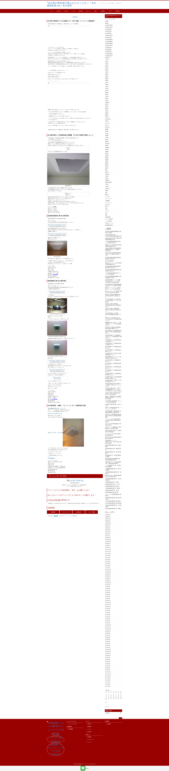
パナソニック (108, 198)
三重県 (106, 186)
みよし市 (107, 123)
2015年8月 (107, 588)
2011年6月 (107, 684)
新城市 (106, 92)
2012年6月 (107, 659)
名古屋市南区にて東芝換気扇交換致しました (113, 364)
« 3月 (106, 702)
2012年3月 (107, 666)
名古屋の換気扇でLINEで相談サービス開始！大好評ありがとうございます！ (113, 385)
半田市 (106, 64)
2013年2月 (107, 645)
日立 (106, 213)
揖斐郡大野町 (108, 182)
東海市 (106, 94)
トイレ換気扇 (108, 221)
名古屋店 (107, 713)
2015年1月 (107, 600)
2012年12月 (108, 649)
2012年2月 (107, 668)
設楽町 (106, 155)
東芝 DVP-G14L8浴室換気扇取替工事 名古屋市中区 (113, 437)
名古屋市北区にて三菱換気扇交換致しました (113, 367)
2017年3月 (107, 563)
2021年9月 (107, 533)
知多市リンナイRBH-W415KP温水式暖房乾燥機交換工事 (113, 245)
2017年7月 (107, 557)
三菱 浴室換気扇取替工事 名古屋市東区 (113, 505)
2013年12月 (108, 625)
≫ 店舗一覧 (88, 723)
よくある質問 (111, 3)
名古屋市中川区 (109, 45)
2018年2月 (107, 545)
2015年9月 (107, 586)
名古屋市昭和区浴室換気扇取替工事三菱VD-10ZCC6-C (113, 267)
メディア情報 (91, 512)
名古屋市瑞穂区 (109, 41)
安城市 (106, 76)
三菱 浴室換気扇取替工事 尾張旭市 (113, 503)
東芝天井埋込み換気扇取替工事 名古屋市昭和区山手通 (113, 459)
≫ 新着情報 (88, 736)
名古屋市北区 (108, 31)
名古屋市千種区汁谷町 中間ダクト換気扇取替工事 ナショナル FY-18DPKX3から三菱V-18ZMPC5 (113, 389)
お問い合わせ (119, 3)
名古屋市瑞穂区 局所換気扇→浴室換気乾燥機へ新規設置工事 (113, 411)
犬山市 (106, 82)
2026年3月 (107, 514)
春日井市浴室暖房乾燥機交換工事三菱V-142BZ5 (113, 232)
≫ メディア (88, 742)
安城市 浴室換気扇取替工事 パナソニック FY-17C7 (113, 408)
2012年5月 (107, 661)
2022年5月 (107, 529)
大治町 (106, 137)
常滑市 (106, 84)
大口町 (106, 133)
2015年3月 (107, 598)
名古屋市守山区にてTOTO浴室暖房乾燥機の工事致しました (113, 377)
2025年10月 (108, 519)
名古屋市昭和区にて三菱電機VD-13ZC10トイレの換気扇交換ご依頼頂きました (113, 336)
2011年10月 (108, 676)
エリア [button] (109, 11)
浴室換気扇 (108, 217)
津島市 (106, 68)
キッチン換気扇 (109, 219)
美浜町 (106, 149)
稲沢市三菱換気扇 (109, 261)
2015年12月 (108, 582)
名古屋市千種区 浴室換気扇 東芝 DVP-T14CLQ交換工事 (113, 393)
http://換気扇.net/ (51, 458)
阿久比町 (107, 143)
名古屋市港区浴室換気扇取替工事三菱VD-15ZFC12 (113, 270)
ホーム (51, 11)
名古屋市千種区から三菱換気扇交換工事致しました (113, 374)
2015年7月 (107, 590)
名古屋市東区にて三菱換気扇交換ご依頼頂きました (113, 343)
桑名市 (106, 194)
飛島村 (106, 141)
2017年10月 (108, 553)
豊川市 (106, 66)
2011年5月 (107, 686)
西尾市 (106, 78)
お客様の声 (117, 11)
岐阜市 (106, 168)
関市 (106, 170)
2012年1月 (107, 670)
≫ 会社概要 (108, 723)
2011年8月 (107, 680)
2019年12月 (108, 539)
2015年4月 (107, 596)
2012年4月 (107, 663)
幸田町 (106, 153)
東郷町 (106, 129)
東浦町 (106, 145)
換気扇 (106, 21)
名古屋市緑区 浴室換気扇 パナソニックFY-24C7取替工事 (113, 401)
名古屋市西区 (108, 33)
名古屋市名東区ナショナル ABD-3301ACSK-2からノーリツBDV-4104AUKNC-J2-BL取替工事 (113, 281)
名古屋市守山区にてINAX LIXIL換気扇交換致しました (113, 354)
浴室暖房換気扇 (109, 225)
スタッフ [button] (88, 11)
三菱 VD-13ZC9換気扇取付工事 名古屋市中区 (113, 424)
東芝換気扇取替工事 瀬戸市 (111, 492)
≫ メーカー (88, 729)
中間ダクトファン (109, 223)
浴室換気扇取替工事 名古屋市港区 (58, 216)
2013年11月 (108, 627)
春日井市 (107, 58)
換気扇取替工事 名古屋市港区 (57, 281)
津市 (106, 192)
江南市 (106, 86)
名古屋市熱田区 (109, 43)
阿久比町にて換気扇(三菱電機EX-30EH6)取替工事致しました (113, 327)
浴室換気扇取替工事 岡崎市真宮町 (113, 449)
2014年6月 (107, 612)
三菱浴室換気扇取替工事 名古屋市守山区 (113, 498)
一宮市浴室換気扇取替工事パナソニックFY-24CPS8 (113, 273)
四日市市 (107, 188)
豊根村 (106, 160)
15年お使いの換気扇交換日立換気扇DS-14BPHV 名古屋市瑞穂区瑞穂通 (113, 416)
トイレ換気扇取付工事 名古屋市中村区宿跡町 (113, 466)
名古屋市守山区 (109, 27)
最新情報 (53, 512)
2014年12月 (108, 602)
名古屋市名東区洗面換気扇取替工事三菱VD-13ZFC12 (113, 258)
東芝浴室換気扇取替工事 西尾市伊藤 (113, 445)
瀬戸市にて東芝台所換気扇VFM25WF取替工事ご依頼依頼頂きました (113, 305)
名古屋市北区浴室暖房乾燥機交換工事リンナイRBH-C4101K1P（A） (113, 254)
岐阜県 (106, 166)
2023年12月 (108, 523)
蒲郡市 (106, 80)
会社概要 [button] (102, 11)
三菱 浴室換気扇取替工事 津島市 (113, 501)
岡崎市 (106, 162)
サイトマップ (103, 3)
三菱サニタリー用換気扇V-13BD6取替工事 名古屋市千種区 (113, 427)
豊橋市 (106, 164)
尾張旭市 (107, 102)
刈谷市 (106, 72)
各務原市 (107, 180)
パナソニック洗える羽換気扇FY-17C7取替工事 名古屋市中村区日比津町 (113, 420)
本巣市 (106, 172)
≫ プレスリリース (90, 739)
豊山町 (106, 131)
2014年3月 (107, 619)
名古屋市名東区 (109, 53)
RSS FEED (107, 706)
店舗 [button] (95, 11)
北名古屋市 (108, 119)
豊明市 (106, 109)
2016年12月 (108, 570)
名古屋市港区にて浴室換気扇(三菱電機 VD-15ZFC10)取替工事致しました (70, 135)
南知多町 (107, 147)
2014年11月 (108, 604)
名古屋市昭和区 (109, 39)
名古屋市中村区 (109, 35)
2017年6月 (107, 559)
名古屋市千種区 (109, 25)
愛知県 (106, 23)
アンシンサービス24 (110, 19)
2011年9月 (107, 678)
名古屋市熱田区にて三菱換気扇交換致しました (113, 350)
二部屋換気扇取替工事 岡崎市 (112, 488)
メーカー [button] (73, 11)
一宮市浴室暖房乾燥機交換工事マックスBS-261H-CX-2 (113, 242)
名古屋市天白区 (109, 55)
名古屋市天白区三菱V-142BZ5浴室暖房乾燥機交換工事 (113, 238)
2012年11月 (108, 651)
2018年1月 (107, 547)
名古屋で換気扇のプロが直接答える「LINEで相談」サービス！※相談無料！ (72, 21)
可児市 (106, 184)
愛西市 (106, 115)
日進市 (106, 111)
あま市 (106, 125)
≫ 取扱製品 (88, 726)
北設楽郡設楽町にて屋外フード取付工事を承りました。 (113, 380)
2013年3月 (107, 643)
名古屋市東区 (108, 29)
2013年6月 (107, 637)
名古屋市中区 (108, 37)
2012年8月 (107, 655)
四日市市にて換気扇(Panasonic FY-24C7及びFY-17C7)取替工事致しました (113, 319)
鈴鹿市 (106, 190)
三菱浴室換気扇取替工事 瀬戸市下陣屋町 (113, 469)
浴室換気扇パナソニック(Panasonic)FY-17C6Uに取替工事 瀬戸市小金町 (113, 442)
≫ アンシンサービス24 (72, 723)
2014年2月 (107, 621)
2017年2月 (107, 566)
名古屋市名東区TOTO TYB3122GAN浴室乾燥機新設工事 (113, 235)
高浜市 (106, 104)
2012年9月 (107, 653)
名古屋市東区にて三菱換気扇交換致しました (113, 347)
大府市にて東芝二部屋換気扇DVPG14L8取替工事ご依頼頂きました (113, 310)
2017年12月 (108, 549)
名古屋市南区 (108, 49)
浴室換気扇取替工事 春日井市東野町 (113, 452)
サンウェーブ (108, 202)
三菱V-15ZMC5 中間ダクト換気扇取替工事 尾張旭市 (113, 431)
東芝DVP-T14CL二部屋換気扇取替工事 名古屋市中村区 (113, 476)
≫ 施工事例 (88, 731)
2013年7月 (107, 635)
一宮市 (106, 60)
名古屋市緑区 (108, 51)
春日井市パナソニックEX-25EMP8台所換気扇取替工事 (113, 263)
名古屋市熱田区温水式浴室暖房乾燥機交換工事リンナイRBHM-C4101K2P (113, 249)
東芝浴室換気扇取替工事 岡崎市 (113, 508)
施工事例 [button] (80, 11)
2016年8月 (107, 574)
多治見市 (107, 174)
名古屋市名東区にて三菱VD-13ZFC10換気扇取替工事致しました (113, 314)
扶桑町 (106, 135)
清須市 (106, 117)
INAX (106, 207)
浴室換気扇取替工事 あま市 (112, 490)
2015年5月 (107, 594)
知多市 (106, 98)
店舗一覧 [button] (58, 11)
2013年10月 (108, 629)
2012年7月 (107, 657)
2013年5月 (107, 639)
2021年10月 (108, 531)
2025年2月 (107, 521)
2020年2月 (107, 537)
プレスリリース (66, 512)
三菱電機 (107, 200)
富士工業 (107, 204)
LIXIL (106, 209)
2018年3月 (107, 543)
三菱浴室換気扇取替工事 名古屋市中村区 (113, 479)
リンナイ (107, 211)
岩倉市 (106, 107)
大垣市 (106, 176)
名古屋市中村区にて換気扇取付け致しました (113, 360)
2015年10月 (108, 584)
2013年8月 (107, 633)
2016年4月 (107, 576)
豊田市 (106, 74)
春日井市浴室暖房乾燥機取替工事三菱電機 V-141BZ (113, 277)
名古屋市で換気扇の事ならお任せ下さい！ (113, 405)
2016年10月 (108, 572)
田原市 (106, 113)
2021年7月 (107, 535)
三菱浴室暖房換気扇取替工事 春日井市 (113, 472)
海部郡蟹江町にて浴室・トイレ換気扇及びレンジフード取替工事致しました (113, 324)
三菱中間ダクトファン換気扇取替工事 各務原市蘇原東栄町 (113, 462)
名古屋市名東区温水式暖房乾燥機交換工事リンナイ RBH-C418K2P (113, 285)
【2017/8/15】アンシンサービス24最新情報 (67, 515)
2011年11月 (108, 674)
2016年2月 (107, 580)
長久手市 (107, 127)
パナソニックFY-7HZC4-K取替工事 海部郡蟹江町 (113, 434)
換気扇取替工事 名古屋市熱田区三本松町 (113, 455)
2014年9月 (107, 606)
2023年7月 (107, 525)
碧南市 (106, 70)
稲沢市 (106, 90)
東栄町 (106, 158)
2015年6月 (107, 592)
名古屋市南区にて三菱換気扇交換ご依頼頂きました (113, 340)
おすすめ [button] (66, 11)
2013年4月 (107, 641)
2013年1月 (107, 647)
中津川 (106, 178)
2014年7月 (107, 610)
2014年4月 (107, 617)
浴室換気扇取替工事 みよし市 (112, 484)
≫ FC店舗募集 (70, 729)
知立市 (106, 100)
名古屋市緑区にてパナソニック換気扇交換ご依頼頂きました (113, 357)
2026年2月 (107, 517)
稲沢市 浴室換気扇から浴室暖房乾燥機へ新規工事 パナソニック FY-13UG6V (113, 397)
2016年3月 (107, 578)
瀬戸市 (106, 62)
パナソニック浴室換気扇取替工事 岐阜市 (113, 495)
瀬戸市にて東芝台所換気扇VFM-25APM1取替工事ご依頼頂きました (113, 296)
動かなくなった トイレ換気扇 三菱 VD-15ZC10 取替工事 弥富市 (113, 291)
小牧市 (106, 88)
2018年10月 (108, 541)
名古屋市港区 (108, 47)
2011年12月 (108, 672)
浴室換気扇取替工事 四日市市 (112, 486)
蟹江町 (106, 139)
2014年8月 (107, 608)
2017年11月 (108, 551)
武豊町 (106, 151)
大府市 (106, 96)
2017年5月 (107, 561)
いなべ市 (107, 196)
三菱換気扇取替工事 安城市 (112, 482)
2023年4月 (107, 527)
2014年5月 (107, 614)
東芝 (106, 215)
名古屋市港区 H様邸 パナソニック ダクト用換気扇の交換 (67, 405)
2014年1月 (107, 623)
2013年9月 (107, 631)
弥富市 (106, 121)
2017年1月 (107, 568)
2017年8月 (107, 555)
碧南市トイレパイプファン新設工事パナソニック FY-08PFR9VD (113, 288)
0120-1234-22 (77, 480)
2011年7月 (107, 682)
